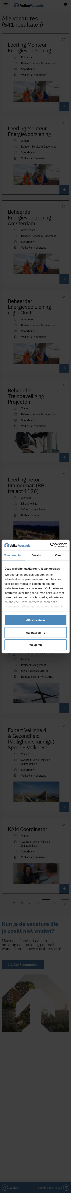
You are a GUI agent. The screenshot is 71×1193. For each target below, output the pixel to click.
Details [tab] (36, 555)
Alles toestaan (35, 620)
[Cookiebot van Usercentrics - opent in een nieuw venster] (50, 545)
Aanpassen (33, 632)
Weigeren (35, 644)
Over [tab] (58, 555)
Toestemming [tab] (13, 555)
